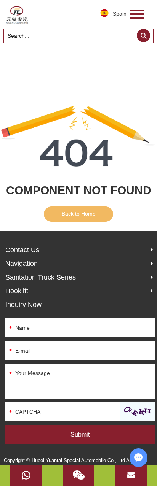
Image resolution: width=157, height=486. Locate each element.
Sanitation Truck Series (40, 277)
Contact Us (22, 250)
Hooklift (16, 291)
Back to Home (79, 214)
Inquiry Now (23, 304)
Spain (120, 14)
